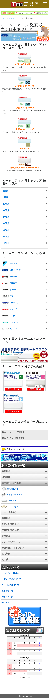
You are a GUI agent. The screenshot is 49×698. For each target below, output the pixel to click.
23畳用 (6, 236)
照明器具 (6, 471)
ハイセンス (14, 322)
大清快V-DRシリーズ (24, 64)
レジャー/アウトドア (11, 542)
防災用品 (6, 536)
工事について (7, 591)
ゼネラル (13, 290)
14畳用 (6, 217)
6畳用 (5, 191)
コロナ (12, 316)
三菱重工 (13, 283)
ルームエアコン (15, 18)
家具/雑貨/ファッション (13, 548)
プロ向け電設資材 (10, 530)
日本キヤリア (15, 270)
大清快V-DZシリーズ (24, 86)
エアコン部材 (13, 506)
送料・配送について (10, 585)
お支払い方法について (11, 579)
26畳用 (6, 243)
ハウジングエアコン (15, 495)
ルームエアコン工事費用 (14, 432)
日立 (11, 296)
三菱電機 (13, 276)
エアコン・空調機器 (11, 483)
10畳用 (6, 204)
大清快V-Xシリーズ (25, 129)
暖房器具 (6, 518)
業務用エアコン (14, 489)
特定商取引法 (7, 597)
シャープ (13, 309)
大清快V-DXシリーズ (24, 108)
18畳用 (6, 223)
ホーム (3, 18)
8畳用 (5, 197)
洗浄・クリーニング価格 (14, 438)
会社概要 (5, 602)
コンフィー (14, 329)
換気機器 (6, 477)
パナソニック (15, 303)
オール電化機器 (9, 512)
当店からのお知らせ (15, 449)
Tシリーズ (24, 148)
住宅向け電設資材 (10, 524)
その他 (5, 559)
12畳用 (6, 210)
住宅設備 (6, 553)
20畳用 (6, 230)
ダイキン (13, 263)
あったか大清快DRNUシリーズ (24, 167)
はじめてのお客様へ (10, 573)
